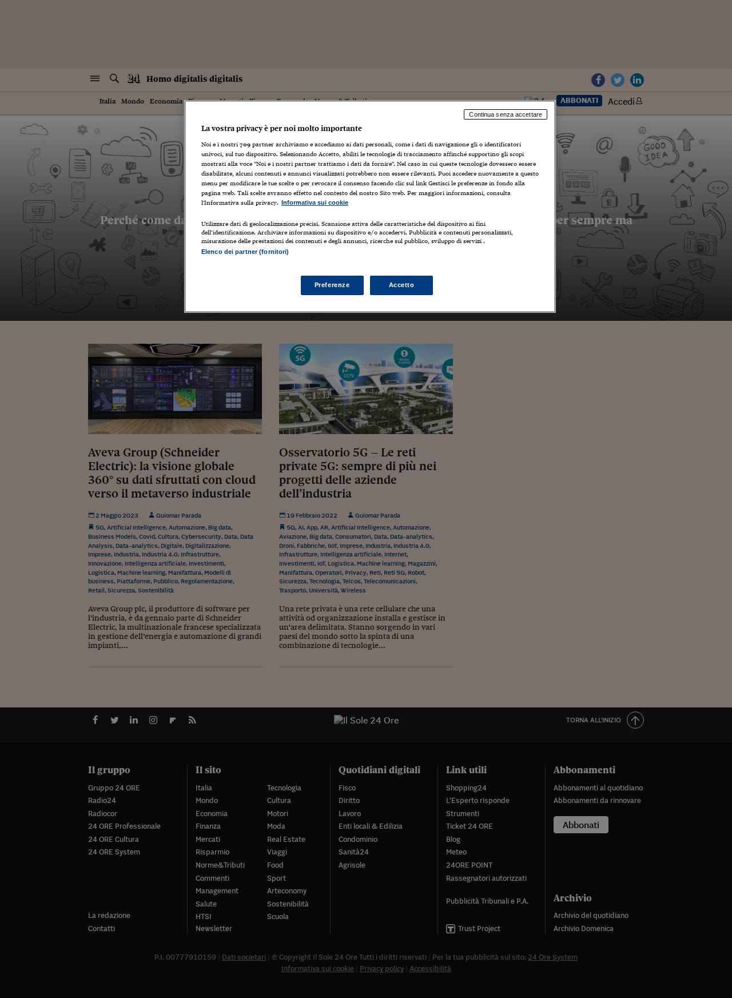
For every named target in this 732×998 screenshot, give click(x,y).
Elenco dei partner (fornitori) (245, 251)
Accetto (402, 284)
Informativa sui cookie (314, 202)
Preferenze (332, 284)
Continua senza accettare (505, 114)
